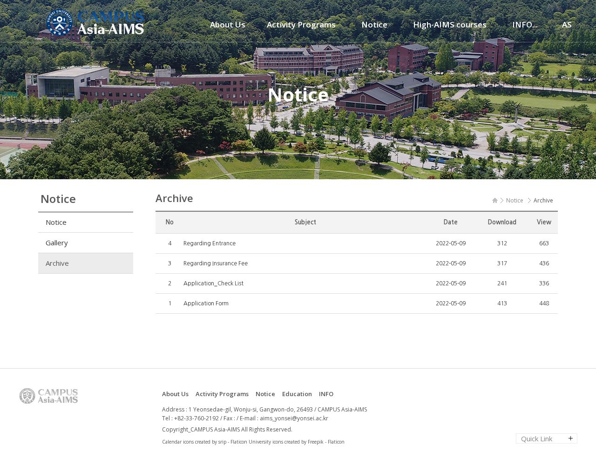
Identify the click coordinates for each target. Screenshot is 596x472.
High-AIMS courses (450, 24)
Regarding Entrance (209, 243)
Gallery (57, 242)
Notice (374, 24)
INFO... (525, 24)
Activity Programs (301, 24)
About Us (227, 24)
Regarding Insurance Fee (215, 263)
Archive (57, 263)
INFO (326, 394)
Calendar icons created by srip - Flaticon (204, 441)
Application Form (206, 303)
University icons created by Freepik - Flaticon (297, 441)
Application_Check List (213, 283)
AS (567, 24)
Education (297, 394)
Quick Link (536, 438)
